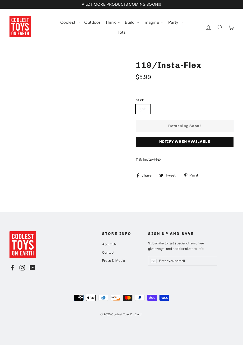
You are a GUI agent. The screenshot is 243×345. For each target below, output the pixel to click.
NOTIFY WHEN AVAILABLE (184, 141)
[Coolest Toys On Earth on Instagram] (22, 267)
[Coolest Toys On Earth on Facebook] (12, 267)
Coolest (68, 22)
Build (130, 22)
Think (111, 22)
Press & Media (113, 260)
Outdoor (92, 22)
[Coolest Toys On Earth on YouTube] (32, 267)
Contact (108, 252)
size (140, 100)
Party (173, 22)
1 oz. (143, 109)
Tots (121, 32)
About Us (109, 244)
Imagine (152, 22)
